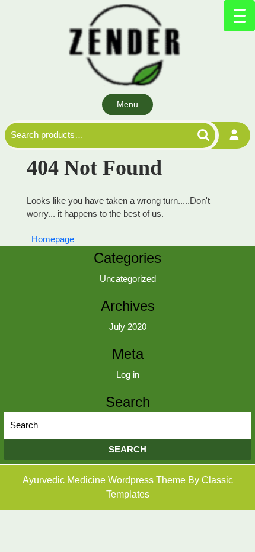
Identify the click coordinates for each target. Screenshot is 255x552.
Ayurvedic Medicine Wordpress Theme (105, 480)
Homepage (55, 238)
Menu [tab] (127, 104)
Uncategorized (128, 279)
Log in (127, 375)
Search (189, 135)
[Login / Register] (234, 135)
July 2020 (127, 327)
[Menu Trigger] (239, 15)
